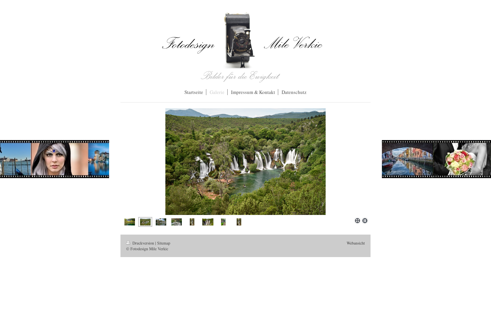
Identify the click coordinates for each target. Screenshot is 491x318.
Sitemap (163, 243)
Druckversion (143, 243)
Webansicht (356, 243)
